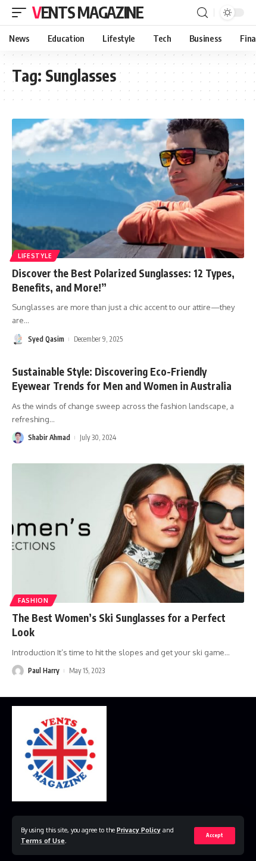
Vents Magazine (87, 12)
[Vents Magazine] (59, 753)
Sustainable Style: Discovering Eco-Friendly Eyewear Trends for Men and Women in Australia (122, 378)
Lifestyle (35, 255)
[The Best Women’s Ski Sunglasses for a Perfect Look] (128, 533)
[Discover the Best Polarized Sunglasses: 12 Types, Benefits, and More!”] (128, 188)
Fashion (33, 600)
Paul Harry (44, 670)
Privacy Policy (139, 830)
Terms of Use (43, 840)
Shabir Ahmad (49, 437)
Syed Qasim (46, 339)
